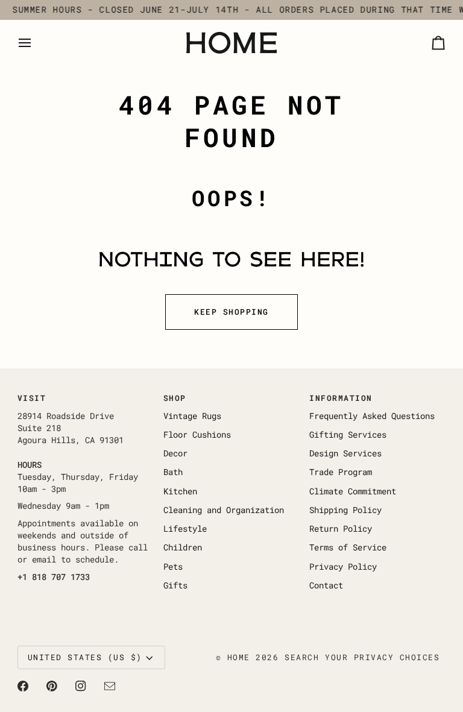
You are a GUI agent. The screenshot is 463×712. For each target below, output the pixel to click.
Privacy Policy (343, 566)
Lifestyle (185, 528)
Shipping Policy (345, 510)
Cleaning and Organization (223, 510)
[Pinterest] (51, 686)
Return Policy (340, 528)
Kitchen (180, 491)
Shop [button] (174, 398)
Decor (175, 453)
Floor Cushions (197, 434)
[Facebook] (22, 686)
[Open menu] (35, 43)
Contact (326, 585)
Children (182, 547)
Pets (173, 566)
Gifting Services (347, 434)
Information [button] (341, 398)
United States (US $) (85, 657)
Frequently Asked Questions (372, 416)
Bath (173, 472)
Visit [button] (31, 398)
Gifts (175, 585)
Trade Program (340, 472)
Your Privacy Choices (382, 657)
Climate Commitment (352, 491)
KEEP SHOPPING (231, 312)
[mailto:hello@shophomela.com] (109, 686)
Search (302, 657)
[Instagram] (80, 686)
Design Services (345, 453)
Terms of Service (347, 547)
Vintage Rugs (192, 416)
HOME (238, 657)
